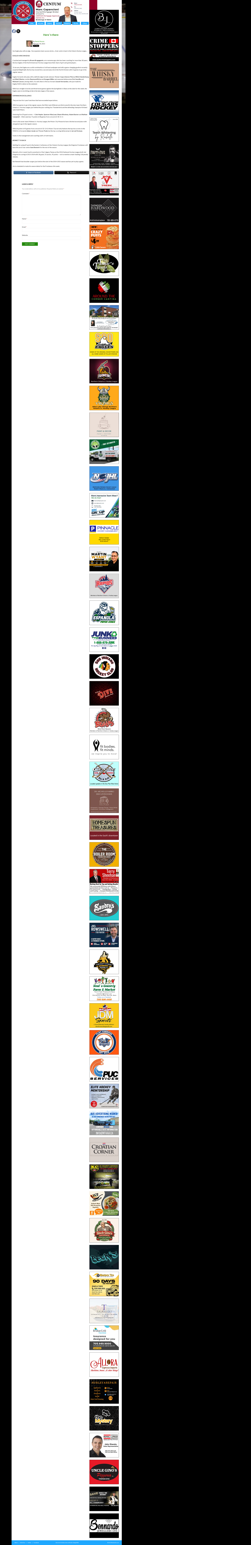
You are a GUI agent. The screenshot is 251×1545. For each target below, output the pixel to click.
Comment (26, 193)
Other (85, 23)
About (16, 1542)
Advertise (22, 1542)
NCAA (58, 23)
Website (25, 235)
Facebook (36, 1542)
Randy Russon (39, 41)
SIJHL (76, 23)
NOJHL (41, 23)
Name (24, 219)
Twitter (29, 1542)
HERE (77, 1542)
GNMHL (67, 23)
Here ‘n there (50, 34)
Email (24, 227)
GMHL (49, 23)
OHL (32, 23)
